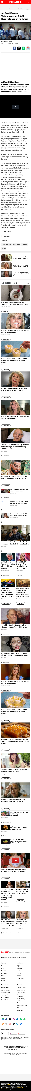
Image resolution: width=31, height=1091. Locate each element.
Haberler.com (5, 984)
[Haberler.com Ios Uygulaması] (5, 1033)
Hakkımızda (4, 957)
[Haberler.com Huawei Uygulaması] (21, 1033)
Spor (2, 968)
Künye (18, 957)
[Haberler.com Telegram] (17, 1023)
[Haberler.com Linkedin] (17, 1019)
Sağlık (18, 966)
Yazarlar (19, 975)
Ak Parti (4, 248)
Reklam (9, 957)
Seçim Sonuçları (5, 992)
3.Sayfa (3, 978)
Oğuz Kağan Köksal (6, 244)
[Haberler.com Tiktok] (13, 1023)
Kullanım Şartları (21, 987)
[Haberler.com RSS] (2, 1023)
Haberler (3, 963)
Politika (11, 9)
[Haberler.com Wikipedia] (6, 1023)
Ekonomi (3, 966)
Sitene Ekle (20, 1010)
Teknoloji (19, 968)
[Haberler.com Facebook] (6, 1019)
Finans (18, 970)
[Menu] (2, 2)
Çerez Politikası (21, 992)
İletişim (14, 957)
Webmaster (20, 1002)
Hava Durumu (5, 987)
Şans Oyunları (5, 995)
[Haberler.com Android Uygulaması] (13, 1033)
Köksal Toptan (16, 244)
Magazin (3, 970)
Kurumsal (19, 984)
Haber (9, 1049)
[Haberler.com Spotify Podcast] (24, 1019)
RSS (18, 1007)
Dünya (3, 980)
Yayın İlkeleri (24, 957)
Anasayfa (4, 9)
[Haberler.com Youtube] (10, 1023)
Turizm (19, 973)
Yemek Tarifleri (5, 1000)
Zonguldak (24, 244)
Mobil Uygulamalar (22, 1005)
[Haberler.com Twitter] (10, 1019)
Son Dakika (4, 973)
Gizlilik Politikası (21, 990)
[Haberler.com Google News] (2, 1019)
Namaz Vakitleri (5, 990)
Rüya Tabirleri (5, 997)
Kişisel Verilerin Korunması (21, 995)
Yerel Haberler (21, 978)
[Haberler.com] (7, 952)
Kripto (3, 975)
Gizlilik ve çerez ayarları (9, 1053)
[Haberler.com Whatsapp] (20, 1019)
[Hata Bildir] (18, 1053)
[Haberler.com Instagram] (13, 1019)
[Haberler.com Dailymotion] (20, 1023)
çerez (8, 1084)
